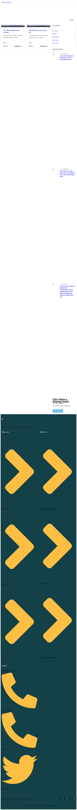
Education (54, 34)
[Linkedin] (74, 798)
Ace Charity (55, 31)
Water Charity (55, 43)
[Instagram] (70, 798)
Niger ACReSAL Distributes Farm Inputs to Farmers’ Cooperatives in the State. (66, 57)
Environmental (6, 25)
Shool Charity (55, 40)
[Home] (4, 420)
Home (71, 19)
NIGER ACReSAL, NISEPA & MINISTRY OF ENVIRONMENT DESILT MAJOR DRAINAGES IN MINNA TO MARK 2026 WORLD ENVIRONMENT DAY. (67, 292)
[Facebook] (66, 798)
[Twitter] (63, 798)
